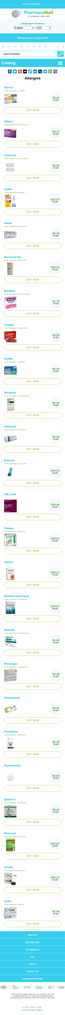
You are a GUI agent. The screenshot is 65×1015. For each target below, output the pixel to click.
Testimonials (32, 950)
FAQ (32, 957)
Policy (32, 964)
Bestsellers (32, 942)
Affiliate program (32, 979)
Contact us (32, 971)
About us (32, 935)
